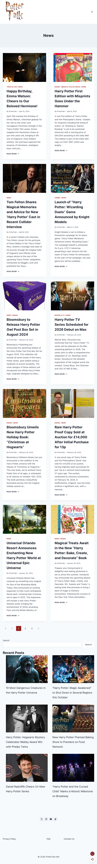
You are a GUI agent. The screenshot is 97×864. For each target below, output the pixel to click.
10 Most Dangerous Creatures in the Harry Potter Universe (26, 690)
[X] (42, 819)
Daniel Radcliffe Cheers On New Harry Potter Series (25, 789)
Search (6, 640)
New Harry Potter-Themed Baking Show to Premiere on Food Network (73, 742)
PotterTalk (13, 111)
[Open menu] (92, 12)
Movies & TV (60, 315)
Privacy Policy (9, 839)
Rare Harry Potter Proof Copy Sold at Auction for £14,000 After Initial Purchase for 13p (72, 437)
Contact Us (69, 839)
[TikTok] (55, 819)
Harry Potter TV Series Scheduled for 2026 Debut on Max (71, 325)
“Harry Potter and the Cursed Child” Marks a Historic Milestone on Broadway (72, 791)
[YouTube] (51, 819)
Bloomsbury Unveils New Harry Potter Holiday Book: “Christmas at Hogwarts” (23, 437)
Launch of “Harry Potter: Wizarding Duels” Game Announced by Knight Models (72, 212)
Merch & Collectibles (70, 87)
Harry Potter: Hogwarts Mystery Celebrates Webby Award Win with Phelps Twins (25, 742)
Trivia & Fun (12, 87)
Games (57, 198)
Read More (13, 154)
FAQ (48, 839)
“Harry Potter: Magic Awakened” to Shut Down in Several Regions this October (72, 692)
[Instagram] (46, 819)
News (20, 87)
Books (57, 87)
